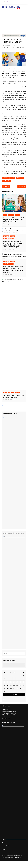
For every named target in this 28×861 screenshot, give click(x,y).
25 (8, 688)
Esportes (13, 47)
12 (11, 682)
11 (7, 682)
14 (17, 682)
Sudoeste (12, 49)
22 (20, 685)
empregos (20, 177)
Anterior (7, 186)
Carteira (6, 177)
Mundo (17, 47)
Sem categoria (5, 49)
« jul (4, 699)
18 (8, 685)
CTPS (13, 177)
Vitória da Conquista (8, 238)
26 (11, 688)
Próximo (21, 186)
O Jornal (4, 842)
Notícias (22, 47)
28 (17, 688)
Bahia (5, 215)
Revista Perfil (5, 846)
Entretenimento (6, 47)
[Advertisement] (14, 21)
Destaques (11, 215)
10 (4, 682)
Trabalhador (7, 180)
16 (23, 682)
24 (4, 688)
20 (14, 685)
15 (20, 682)
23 (23, 685)
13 (14, 682)
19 (11, 685)
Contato (4, 849)
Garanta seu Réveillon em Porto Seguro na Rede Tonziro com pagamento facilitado (14, 219)
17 (4, 685)
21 (17, 685)
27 (14, 688)
